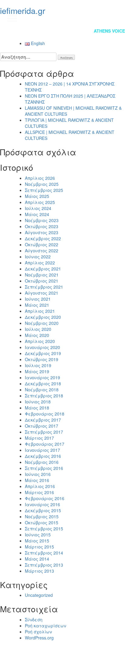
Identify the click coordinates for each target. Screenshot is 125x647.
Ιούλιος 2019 (38, 365)
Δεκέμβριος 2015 (43, 510)
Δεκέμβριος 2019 (43, 353)
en (114, 18)
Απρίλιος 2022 (40, 263)
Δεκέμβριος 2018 (43, 383)
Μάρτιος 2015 (39, 547)
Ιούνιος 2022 (38, 257)
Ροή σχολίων (38, 632)
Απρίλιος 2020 (40, 341)
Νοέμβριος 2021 (42, 275)
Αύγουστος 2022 (41, 250)
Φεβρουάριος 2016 (44, 498)
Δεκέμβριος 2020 (43, 317)
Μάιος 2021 (37, 305)
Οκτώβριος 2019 (41, 359)
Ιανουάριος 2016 (42, 504)
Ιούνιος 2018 (38, 402)
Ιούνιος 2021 (38, 299)
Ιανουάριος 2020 (42, 347)
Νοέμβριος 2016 (42, 462)
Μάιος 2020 (37, 335)
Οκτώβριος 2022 (41, 244)
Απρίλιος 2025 (40, 202)
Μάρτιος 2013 (39, 571)
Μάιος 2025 (37, 196)
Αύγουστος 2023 (41, 232)
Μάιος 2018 (37, 408)
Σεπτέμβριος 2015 (44, 529)
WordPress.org (39, 638)
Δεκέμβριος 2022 (43, 238)
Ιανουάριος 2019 (42, 377)
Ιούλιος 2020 (38, 329)
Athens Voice (109, 31)
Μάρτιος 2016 (39, 492)
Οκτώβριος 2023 (41, 226)
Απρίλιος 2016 (40, 486)
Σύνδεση (33, 619)
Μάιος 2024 (37, 214)
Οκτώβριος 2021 (41, 281)
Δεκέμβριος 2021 (43, 269)
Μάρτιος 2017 (39, 438)
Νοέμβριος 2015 (42, 516)
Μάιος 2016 (37, 480)
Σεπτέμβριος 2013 (44, 565)
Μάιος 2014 (37, 559)
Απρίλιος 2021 (40, 311)
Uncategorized (39, 595)
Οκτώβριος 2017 (41, 426)
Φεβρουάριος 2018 (44, 414)
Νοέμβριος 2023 (42, 220)
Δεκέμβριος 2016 (43, 456)
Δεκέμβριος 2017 (43, 420)
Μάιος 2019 (37, 371)
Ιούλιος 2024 (38, 208)
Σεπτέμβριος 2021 (44, 287)
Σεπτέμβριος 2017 (44, 432)
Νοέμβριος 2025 (42, 184)
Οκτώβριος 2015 (41, 522)
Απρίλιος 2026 (40, 178)
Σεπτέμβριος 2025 (44, 190)
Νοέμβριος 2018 (42, 390)
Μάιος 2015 (37, 541)
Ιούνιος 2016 (38, 474)
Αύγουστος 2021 (41, 293)
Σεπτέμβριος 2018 (44, 396)
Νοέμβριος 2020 (42, 323)
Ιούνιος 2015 (38, 535)
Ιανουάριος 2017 (42, 450)
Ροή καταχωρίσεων (45, 626)
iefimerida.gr (22, 10)
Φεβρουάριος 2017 (44, 444)
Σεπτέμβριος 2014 (44, 553)
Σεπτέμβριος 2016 (44, 468)
